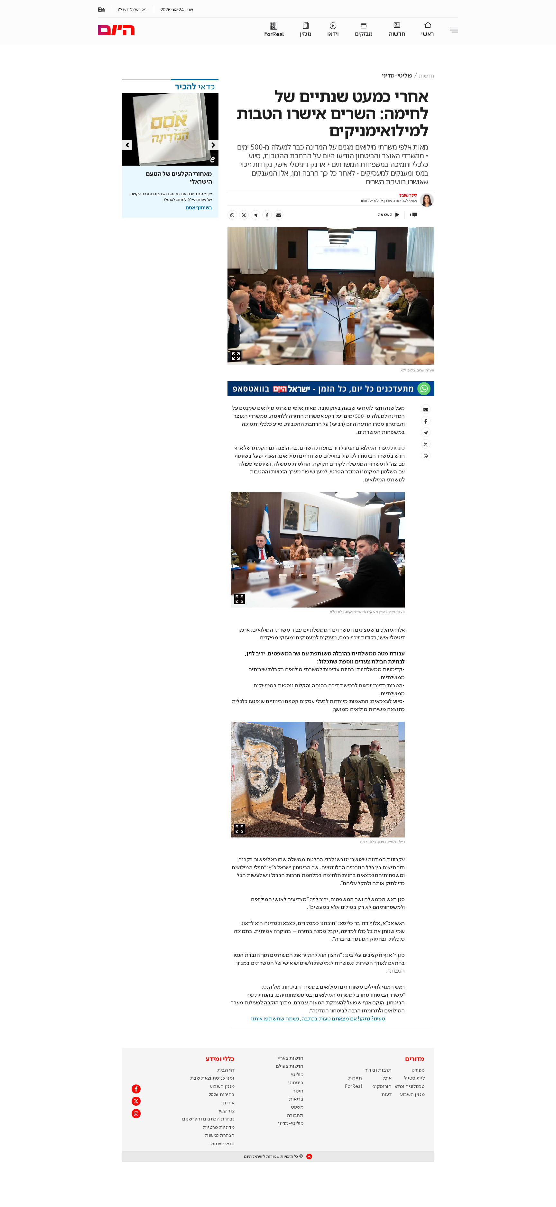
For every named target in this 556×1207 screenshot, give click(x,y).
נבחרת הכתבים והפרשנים (208, 1119)
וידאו (332, 34)
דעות (386, 1094)
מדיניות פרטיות (219, 1127)
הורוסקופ (381, 1086)
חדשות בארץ (290, 1058)
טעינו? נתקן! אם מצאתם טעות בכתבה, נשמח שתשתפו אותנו (318, 1019)
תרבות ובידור (378, 1070)
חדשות (397, 34)
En (101, 9)
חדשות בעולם (289, 1066)
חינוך (298, 1091)
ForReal (274, 34)
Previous (127, 145)
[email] (278, 215)
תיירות (355, 1078)
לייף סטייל (414, 1078)
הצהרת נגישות (219, 1135)
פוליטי (297, 1074)
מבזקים (364, 34)
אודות (228, 1103)
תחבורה (295, 1115)
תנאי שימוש (222, 1144)
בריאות (296, 1099)
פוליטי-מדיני (397, 76)
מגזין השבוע (412, 1094)
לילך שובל (408, 195)
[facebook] (267, 215)
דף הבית (226, 1070)
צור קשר (226, 1111)
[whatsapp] (232, 215)
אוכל (387, 1078)
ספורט (418, 1070)
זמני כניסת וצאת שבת (212, 1078)
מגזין (305, 34)
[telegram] (255, 215)
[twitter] (244, 215)
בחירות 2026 (222, 1094)
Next (213, 145)
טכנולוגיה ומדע (409, 1086)
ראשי (427, 34)
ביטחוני (295, 1082)
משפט (297, 1107)
